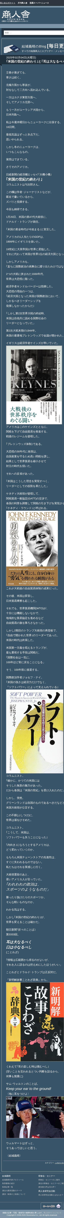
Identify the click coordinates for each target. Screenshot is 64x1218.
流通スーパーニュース (39, 3)
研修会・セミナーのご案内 (49, 1180)
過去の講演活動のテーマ (12, 1191)
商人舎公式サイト (7, 3)
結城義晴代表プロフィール (13, 1180)
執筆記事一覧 (7, 1187)
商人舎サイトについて (52, 1213)
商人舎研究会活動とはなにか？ (50, 1195)
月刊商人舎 (22, 3)
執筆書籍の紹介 (8, 1183)
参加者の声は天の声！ (47, 1187)
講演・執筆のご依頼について (13, 1194)
